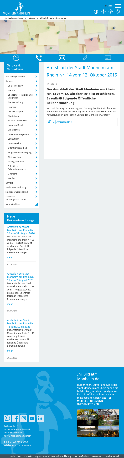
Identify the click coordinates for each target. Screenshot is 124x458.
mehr (10, 257)
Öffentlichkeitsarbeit (17, 148)
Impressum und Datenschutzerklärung (53, 456)
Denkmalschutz (15, 143)
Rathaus (31, 18)
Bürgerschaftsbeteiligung (19, 152)
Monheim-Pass (12, 204)
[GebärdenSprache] (111, 11)
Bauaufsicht (13, 139)
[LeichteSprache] (104, 11)
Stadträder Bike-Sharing (16, 192)
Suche (118, 11)
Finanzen (12, 107)
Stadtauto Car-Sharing (15, 187)
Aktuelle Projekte (15, 111)
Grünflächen (14, 130)
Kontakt (28, 456)
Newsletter (97, 456)
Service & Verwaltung (14, 18)
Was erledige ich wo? (15, 76)
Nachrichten (15, 456)
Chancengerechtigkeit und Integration (20, 96)
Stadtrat (11, 90)
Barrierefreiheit (81, 456)
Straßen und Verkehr (17, 120)
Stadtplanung (14, 116)
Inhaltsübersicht (112, 456)
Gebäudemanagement (18, 134)
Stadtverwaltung (15, 102)
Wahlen (11, 178)
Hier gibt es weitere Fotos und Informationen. (94, 401)
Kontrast (97, 12)
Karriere (9, 183)
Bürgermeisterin (15, 86)
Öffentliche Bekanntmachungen (53, 18)
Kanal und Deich (15, 125)
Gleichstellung (14, 157)
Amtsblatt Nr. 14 (65, 121)
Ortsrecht (12, 174)
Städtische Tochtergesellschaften (15, 198)
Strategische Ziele (16, 161)
